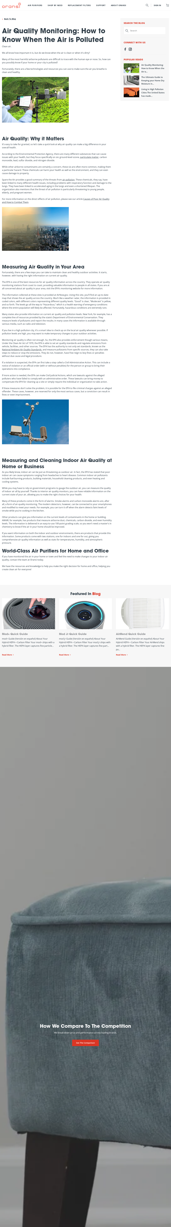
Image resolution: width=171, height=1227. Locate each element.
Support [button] (101, 5)
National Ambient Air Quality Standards (22, 349)
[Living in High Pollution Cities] (131, 92)
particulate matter (89, 157)
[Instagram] (130, 49)
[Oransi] (11, 5)
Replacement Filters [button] (79, 5)
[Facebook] (125, 49)
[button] (147, 5)
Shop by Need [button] (55, 5)
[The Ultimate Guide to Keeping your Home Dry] (131, 80)
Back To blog (10, 19)
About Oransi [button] (118, 5)
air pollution (68, 179)
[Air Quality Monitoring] (131, 68)
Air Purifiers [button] (35, 5)
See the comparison (85, 1043)
